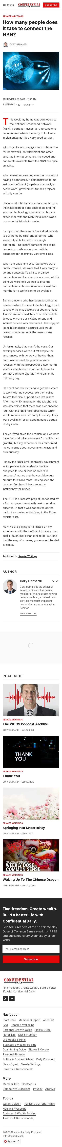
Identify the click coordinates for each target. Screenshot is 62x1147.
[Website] (57, 581)
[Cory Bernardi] (6, 45)
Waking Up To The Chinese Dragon (31, 880)
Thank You (11, 776)
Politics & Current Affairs (39, 1103)
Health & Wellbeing (14, 1108)
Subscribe (51, 4)
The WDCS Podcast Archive (25, 724)
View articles (28, 613)
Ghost (11, 1136)
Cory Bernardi (18, 44)
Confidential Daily (20, 1132)
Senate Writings (13, 16)
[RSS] (12, 998)
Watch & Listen (12, 1103)
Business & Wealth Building (19, 1113)
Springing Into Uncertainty (24, 828)
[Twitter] (53, 581)
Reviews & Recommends (18, 1118)
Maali (20, 1136)
